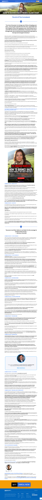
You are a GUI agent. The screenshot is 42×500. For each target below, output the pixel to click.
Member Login (33, 1)
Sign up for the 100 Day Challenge (10, 461)
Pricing (28, 1)
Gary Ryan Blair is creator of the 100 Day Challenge (13, 473)
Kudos (21, 1)
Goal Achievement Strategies (5, 2)
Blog (29, 1)
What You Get (24, 1)
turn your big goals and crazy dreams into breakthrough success (20, 478)
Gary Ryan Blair (17, 1)
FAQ (19, 1)
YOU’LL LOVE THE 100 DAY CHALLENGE (11, 445)
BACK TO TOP (36, 490)
